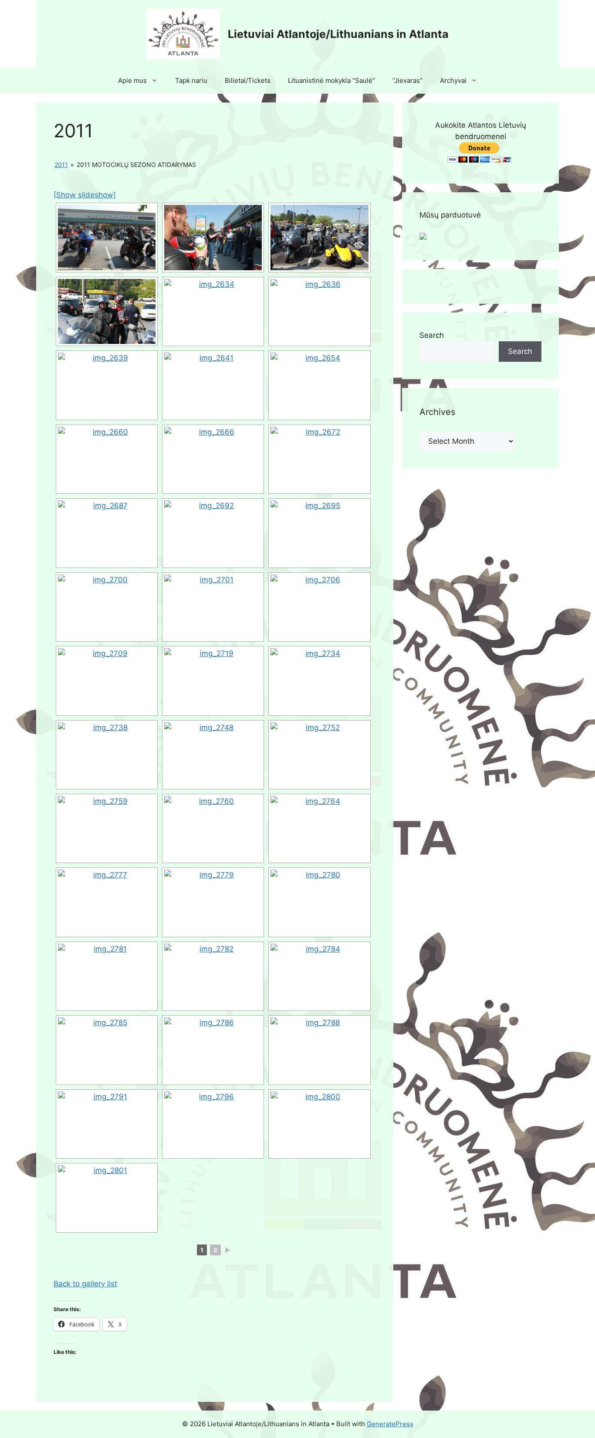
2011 (61, 164)
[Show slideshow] (85, 194)
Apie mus (132, 80)
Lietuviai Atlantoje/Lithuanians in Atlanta (338, 34)
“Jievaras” (407, 80)
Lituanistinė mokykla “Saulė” (331, 80)
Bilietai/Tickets (247, 80)
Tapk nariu (191, 80)
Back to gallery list (85, 1283)
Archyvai (453, 80)
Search (431, 335)
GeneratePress (390, 1424)
